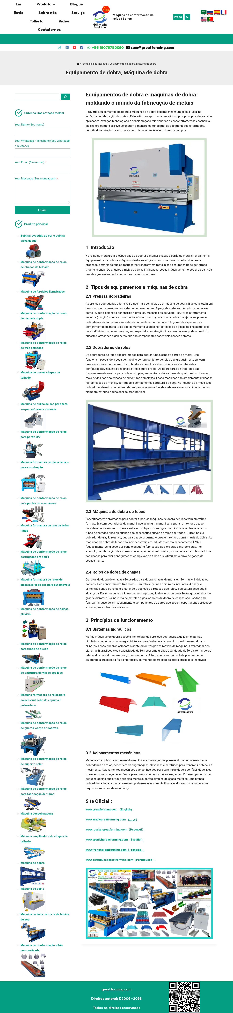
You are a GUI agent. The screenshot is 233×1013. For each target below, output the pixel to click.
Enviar (42, 210)
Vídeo (64, 21)
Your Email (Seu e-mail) (31, 162)
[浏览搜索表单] (187, 17)
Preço (178, 17)
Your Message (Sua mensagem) (36, 178)
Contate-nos (49, 29)
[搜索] (65, 97)
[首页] (78, 63)
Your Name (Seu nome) (29, 124)
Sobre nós (48, 12)
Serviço (78, 12)
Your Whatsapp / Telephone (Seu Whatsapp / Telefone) (42, 143)
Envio (19, 12)
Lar (18, 4)
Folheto (36, 21)
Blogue (76, 4)
